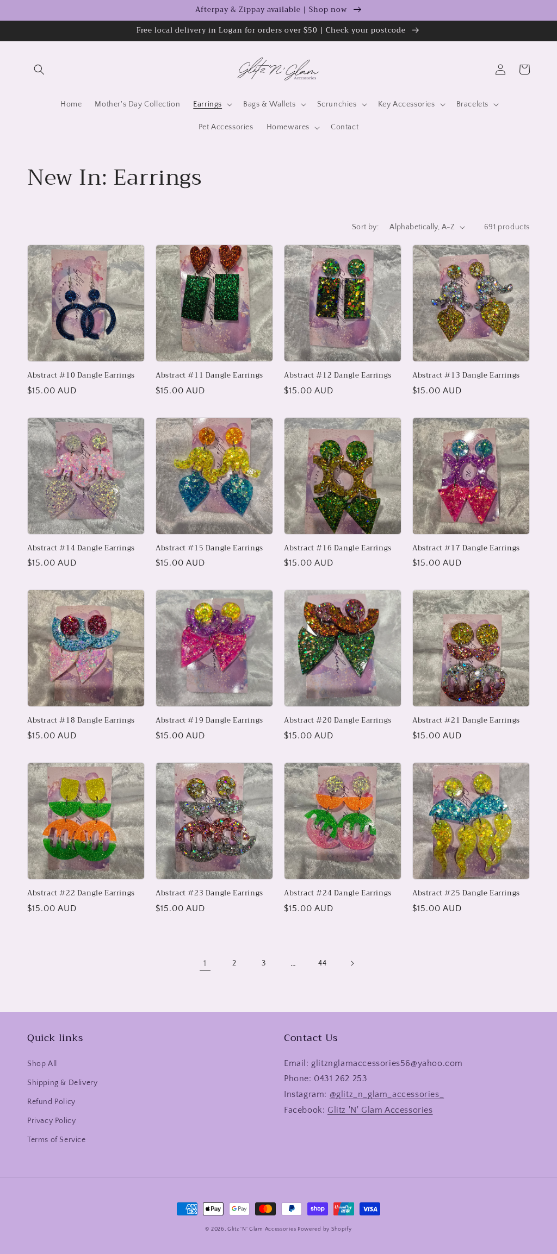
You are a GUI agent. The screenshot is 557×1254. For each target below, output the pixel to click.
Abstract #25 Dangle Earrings (466, 893)
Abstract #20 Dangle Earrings (338, 720)
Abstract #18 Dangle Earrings (81, 720)
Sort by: (365, 227)
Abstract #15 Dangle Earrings (209, 548)
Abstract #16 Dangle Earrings (338, 548)
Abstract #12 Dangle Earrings (338, 375)
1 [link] (205, 963)
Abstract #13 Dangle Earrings (466, 375)
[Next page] (352, 963)
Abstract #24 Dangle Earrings (338, 893)
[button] (39, 69)
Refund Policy (51, 1102)
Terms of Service (56, 1140)
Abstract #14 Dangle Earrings (81, 548)
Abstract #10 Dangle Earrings (81, 375)
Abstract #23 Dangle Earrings (209, 893)
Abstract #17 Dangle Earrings (466, 548)
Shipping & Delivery (62, 1083)
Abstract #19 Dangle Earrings (209, 720)
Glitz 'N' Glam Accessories (380, 1110)
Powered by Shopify (325, 1229)
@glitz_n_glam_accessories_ (387, 1094)
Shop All (42, 1063)
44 (322, 963)
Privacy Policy (51, 1121)
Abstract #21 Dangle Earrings (466, 720)
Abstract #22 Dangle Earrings (81, 893)
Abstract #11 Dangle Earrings (209, 375)
